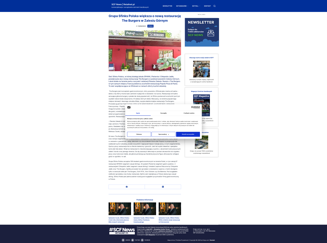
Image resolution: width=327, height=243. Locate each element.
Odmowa (139, 134)
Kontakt (207, 6)
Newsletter (167, 6)
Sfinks (150, 26)
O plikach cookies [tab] (189, 113)
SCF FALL (195, 6)
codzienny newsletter (165, 231)
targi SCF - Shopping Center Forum (158, 229)
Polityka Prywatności (182, 240)
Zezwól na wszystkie (188, 134)
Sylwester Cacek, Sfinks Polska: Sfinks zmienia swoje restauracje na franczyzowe (169, 220)
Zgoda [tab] (138, 113)
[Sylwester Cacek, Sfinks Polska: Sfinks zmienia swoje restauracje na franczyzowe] (170, 208)
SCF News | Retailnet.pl (123, 4)
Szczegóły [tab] (163, 113)
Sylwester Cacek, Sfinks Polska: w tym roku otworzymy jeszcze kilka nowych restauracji (119, 220)
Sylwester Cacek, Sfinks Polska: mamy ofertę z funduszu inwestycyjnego (144, 220)
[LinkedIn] (163, 187)
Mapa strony (171, 240)
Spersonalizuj (162, 134)
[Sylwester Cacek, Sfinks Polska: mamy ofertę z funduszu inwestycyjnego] (145, 208)
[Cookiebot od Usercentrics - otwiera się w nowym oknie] (192, 107)
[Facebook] (127, 187)
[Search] (214, 6)
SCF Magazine (181, 6)
